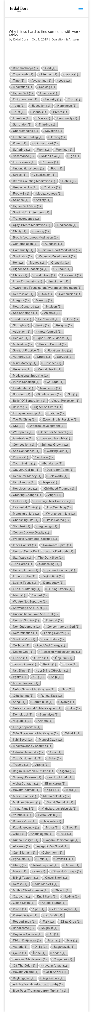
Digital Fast (53, 576)
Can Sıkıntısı (24, 852)
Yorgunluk (63, 959)
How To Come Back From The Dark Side (43, 551)
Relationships (59, 350)
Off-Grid (54, 620)
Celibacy (21, 645)
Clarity (19, 231)
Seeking (47, 87)
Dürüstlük (53, 915)
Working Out (57, 451)
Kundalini (53, 243)
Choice (20, 275)
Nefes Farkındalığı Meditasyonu (37, 708)
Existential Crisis (26, 507)
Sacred (39, 595)
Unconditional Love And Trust (35, 614)
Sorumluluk (42, 702)
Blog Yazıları (53, 978)
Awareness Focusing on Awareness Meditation (47, 287)
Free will (21, 193)
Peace (43, 118)
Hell (18, 262)
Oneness (48, 93)
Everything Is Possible (60, 419)
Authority (21, 356)
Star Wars (22, 557)
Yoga (19, 105)
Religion (64, 325)
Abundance (52, 463)
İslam (54, 940)
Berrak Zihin (49, 815)
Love (64, 80)
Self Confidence (26, 451)
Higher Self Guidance (52, 338)
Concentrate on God (63, 626)
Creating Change (27, 494)
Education (41, 105)
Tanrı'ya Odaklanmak (30, 959)
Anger (54, 494)
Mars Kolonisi (24, 796)
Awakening (41, 80)
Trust (19, 112)
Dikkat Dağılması (27, 940)
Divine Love (51, 156)
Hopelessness (25, 488)
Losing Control (56, 633)
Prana (19, 909)
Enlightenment (25, 99)
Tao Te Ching (24, 419)
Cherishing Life (25, 520)
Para (65, 833)
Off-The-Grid (24, 965)
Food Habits (53, 639)
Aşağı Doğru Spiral (52, 846)
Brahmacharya (25, 68)
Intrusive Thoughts (55, 438)
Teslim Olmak (24, 664)
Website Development (47, 425)
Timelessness (49, 394)
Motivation (22, 344)
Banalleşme (23, 928)
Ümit (42, 859)
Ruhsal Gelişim (25, 840)
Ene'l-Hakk (47, 896)
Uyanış (67, 702)
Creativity (60, 262)
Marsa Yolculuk (56, 796)
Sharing (41, 231)
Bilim (74, 708)
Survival (65, 356)
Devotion (53, 130)
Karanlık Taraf (54, 902)
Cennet (72, 865)
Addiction (21, 331)
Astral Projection (65, 400)
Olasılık (62, 890)
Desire (71, 74)
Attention (48, 74)
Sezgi (19, 702)
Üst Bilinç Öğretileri (52, 670)
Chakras (52, 187)
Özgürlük (63, 658)
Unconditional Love (28, 168)
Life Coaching (59, 507)
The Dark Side (50, 557)
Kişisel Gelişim (25, 915)
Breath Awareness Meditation (35, 237)
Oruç (55, 752)
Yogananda (23, 74)
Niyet (71, 827)
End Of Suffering (26, 589)
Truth (74, 99)
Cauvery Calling (26, 469)
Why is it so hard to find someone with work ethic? (44, 33)
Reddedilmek (24, 921)
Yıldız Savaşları (64, 909)
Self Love (44, 457)
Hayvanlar (52, 821)
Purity (42, 325)
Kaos (39, 871)
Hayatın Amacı (54, 965)
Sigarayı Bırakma (27, 777)
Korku (49, 664)
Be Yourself (48, 319)
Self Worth (57, 476)
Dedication (67, 225)
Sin (72, 394)
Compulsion (69, 294)
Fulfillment (71, 275)
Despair (49, 482)
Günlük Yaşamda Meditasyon (35, 733)
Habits (69, 181)
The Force (22, 564)
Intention (21, 118)
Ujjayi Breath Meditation (31, 225)
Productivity (44, 275)
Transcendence (26, 218)
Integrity (21, 300)
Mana (52, 827)
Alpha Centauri (25, 783)
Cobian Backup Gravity (31, 532)
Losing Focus (24, 582)
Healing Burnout (52, 344)
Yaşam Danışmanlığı (62, 840)
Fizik (48, 921)
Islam (19, 595)
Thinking (47, 124)
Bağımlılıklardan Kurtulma (33, 771)
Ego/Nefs (21, 859)
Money (37, 262)
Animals (52, 312)
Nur (72, 940)
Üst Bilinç (21, 670)
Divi (18, 425)
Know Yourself (49, 331)
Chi (53, 934)
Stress (19, 174)
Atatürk (20, 946)
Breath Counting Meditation (34, 181)
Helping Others (25, 570)
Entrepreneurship (27, 413)
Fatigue (56, 413)
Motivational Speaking (30, 375)
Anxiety (43, 199)
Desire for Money (27, 476)
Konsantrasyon (25, 683)
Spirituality (22, 256)
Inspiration (58, 281)
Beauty (39, 112)
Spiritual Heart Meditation (60, 250)
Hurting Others (60, 589)
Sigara (67, 771)
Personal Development (57, 256)
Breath (60, 112)
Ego (74, 156)
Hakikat (71, 896)
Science (21, 199)
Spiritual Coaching (60, 570)
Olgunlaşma (42, 833)
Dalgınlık (49, 928)
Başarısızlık (64, 946)
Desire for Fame (60, 469)
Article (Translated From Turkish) (38, 984)
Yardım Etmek (60, 777)
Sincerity (53, 99)
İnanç (39, 953)
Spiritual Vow (24, 639)
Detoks (20, 884)
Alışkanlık (22, 720)
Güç (38, 676)
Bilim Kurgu (55, 783)
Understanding (25, 130)
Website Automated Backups (35, 538)
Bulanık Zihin (24, 821)
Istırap (19, 871)
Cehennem (52, 852)
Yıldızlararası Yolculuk (59, 808)
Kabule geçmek (26, 827)
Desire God (23, 651)
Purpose (50, 162)
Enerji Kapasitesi (26, 727)
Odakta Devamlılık (28, 752)
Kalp (56, 676)
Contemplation (25, 243)
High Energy (24, 482)
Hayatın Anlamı (25, 971)
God (50, 68)
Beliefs (20, 407)
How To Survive (26, 620)
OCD (46, 294)
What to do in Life (60, 513)
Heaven (20, 338)
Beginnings (47, 526)
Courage (55, 382)
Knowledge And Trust (30, 607)
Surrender (22, 124)
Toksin (70, 664)
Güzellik (72, 733)
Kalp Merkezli (46, 884)
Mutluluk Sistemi (26, 802)
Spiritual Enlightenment (31, 212)
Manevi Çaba (50, 739)
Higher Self (23, 93)
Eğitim (19, 676)
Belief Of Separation (29, 400)
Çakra (19, 953)
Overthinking (24, 463)
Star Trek (21, 526)
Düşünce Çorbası (27, 934)
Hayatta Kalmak (26, 789)
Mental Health (49, 369)
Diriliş (41, 946)
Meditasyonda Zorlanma (32, 746)
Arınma (45, 720)
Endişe (20, 658)
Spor (38, 909)
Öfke (18, 833)
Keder (59, 953)
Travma (20, 764)
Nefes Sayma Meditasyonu (34, 689)
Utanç (19, 865)
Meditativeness (49, 193)
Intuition (54, 306)
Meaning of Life (26, 513)
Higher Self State (27, 206)
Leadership (23, 388)
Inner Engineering (27, 281)
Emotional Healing (28, 137)
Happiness (67, 105)
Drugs (43, 356)
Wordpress (23, 432)
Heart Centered (26, 306)
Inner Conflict (24, 545)
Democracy (53, 582)
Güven (41, 658)
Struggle (21, 325)
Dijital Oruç (71, 921)
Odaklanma (23, 695)
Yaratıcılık (22, 815)
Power (19, 143)
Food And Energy (51, 645)
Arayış (42, 764)
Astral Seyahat (45, 865)
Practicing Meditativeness (60, 651)
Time (18, 80)
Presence (52, 363)
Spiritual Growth (54, 444)
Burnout (62, 269)
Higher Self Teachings (30, 269)
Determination (25, 633)
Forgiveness (24, 162)
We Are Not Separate (30, 601)
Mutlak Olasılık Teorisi (30, 890)
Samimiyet (49, 714)
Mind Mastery (24, 363)
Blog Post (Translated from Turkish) (39, 990)
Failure (20, 501)
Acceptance (23, 156)
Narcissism (50, 388)
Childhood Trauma (59, 488)
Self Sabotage (25, 312)
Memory (44, 300)
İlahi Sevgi (22, 739)
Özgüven (21, 896)
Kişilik (52, 789)
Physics (20, 457)
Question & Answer (65, 39)
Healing (57, 137)
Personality (67, 118)
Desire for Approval (55, 432)
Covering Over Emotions (53, 501)
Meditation (22, 87)
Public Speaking (26, 382)
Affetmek (21, 846)
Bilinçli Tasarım (25, 877)
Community (23, 250)
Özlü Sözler (56, 971)
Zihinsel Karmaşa (66, 871)
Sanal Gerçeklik (60, 802)
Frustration (23, 438)
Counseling (49, 564)
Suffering (21, 149)
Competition (23, 444)
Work (43, 149)
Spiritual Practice (27, 350)
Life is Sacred (57, 520)
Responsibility (25, 187)
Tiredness (22, 319)
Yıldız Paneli (24, 808)
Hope (72, 319)
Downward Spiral (57, 545)
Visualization (44, 174)
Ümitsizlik (64, 859)
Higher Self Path (47, 407)
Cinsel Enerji (56, 877)
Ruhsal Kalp (51, 695)
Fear (56, 168)
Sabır (55, 758)
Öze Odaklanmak (27, 758)
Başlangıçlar (24, 978)
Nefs (67, 689)
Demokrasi (22, 714)
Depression (23, 294)
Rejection (21, 369)
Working (64, 149)
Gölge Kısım (24, 902)
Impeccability (24, 576)
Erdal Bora (20, 39)
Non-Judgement (26, 626)
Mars (72, 789)
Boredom (21, 394)
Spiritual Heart (46, 143)
